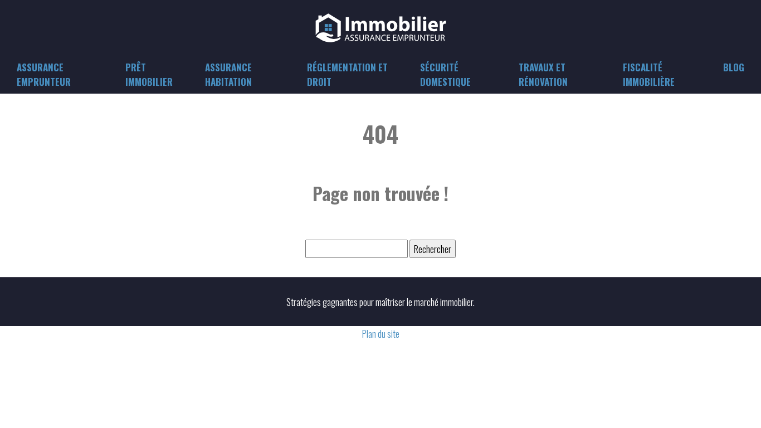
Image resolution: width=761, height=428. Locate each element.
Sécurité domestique (445, 74)
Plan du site (380, 334)
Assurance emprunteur (44, 74)
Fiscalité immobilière (649, 74)
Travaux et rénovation (543, 74)
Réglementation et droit (347, 74)
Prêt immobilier (149, 74)
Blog (733, 67)
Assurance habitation (228, 74)
